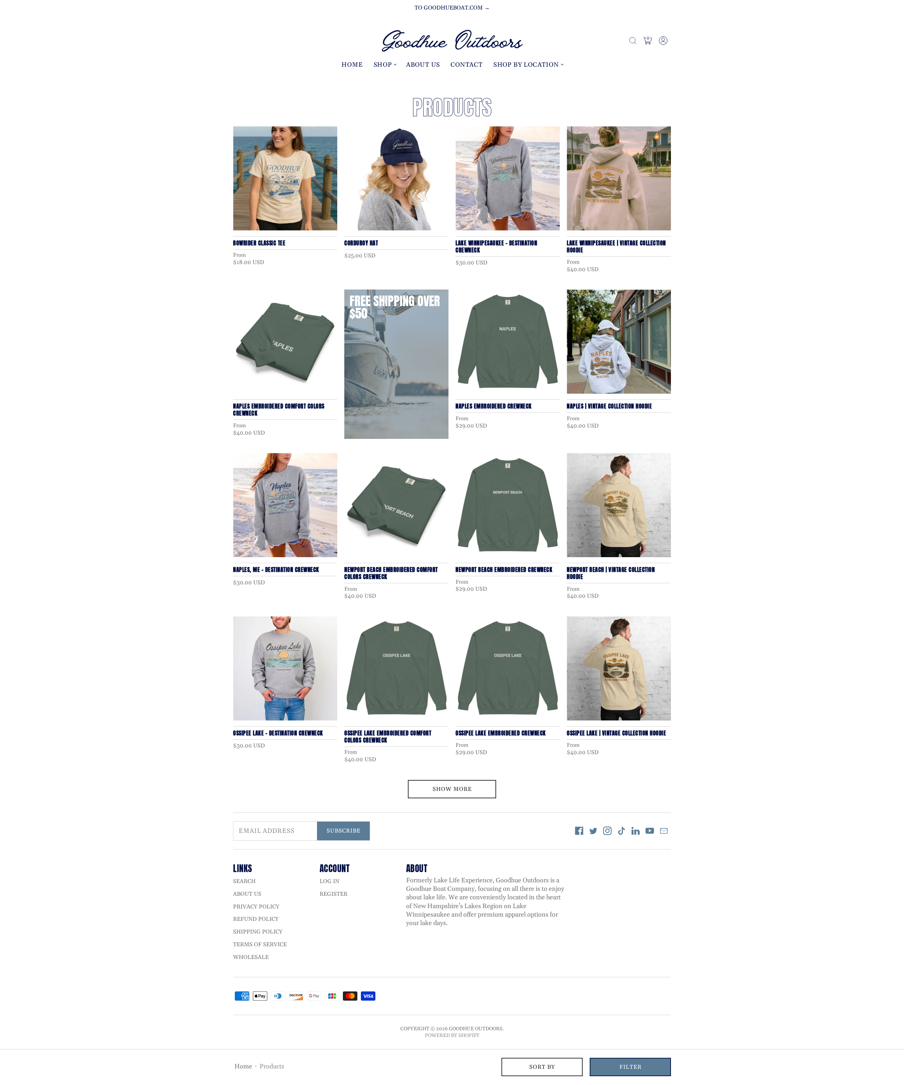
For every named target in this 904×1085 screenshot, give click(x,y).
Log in (329, 881)
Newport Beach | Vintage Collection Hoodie (611, 573)
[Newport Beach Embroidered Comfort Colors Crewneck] (396, 505)
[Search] (633, 41)
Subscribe (344, 830)
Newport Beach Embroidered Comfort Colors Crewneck (391, 573)
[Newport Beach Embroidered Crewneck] (508, 505)
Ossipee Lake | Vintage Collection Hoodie (616, 733)
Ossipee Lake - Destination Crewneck (278, 733)
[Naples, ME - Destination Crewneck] (285, 505)
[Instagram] (607, 831)
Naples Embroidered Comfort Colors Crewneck (279, 409)
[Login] (663, 40)
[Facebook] (579, 831)
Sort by (542, 1067)
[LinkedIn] (635, 831)
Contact (467, 65)
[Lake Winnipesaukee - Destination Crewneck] (508, 178)
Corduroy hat (361, 243)
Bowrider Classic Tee (259, 243)
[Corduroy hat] (396, 178)
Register (333, 894)
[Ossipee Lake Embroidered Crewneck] (508, 668)
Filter (630, 1067)
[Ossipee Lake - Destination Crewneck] (285, 668)
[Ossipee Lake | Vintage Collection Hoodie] (619, 668)
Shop (383, 65)
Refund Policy (256, 919)
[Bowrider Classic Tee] (285, 178)
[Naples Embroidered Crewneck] (508, 342)
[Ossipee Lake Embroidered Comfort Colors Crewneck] (396, 668)
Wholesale (251, 957)
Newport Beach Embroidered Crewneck (504, 569)
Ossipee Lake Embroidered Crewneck (501, 733)
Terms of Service (260, 944)
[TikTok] (621, 831)
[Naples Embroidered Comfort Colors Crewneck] (285, 342)
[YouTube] (650, 831)
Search (244, 881)
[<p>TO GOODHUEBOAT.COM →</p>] (452, 8)
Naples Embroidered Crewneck (494, 406)
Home (352, 65)
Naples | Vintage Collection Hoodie (609, 406)
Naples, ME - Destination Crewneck (276, 569)
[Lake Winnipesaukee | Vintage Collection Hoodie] (619, 178)
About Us (423, 65)
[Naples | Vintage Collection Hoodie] (619, 342)
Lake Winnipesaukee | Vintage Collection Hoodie (616, 246)
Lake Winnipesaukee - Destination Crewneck (496, 246)
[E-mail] (664, 831)
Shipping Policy (257, 931)
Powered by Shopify (452, 1035)
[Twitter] (593, 831)
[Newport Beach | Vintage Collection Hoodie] (619, 505)
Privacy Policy (256, 906)
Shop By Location (526, 65)
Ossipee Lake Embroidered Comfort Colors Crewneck (387, 736)
